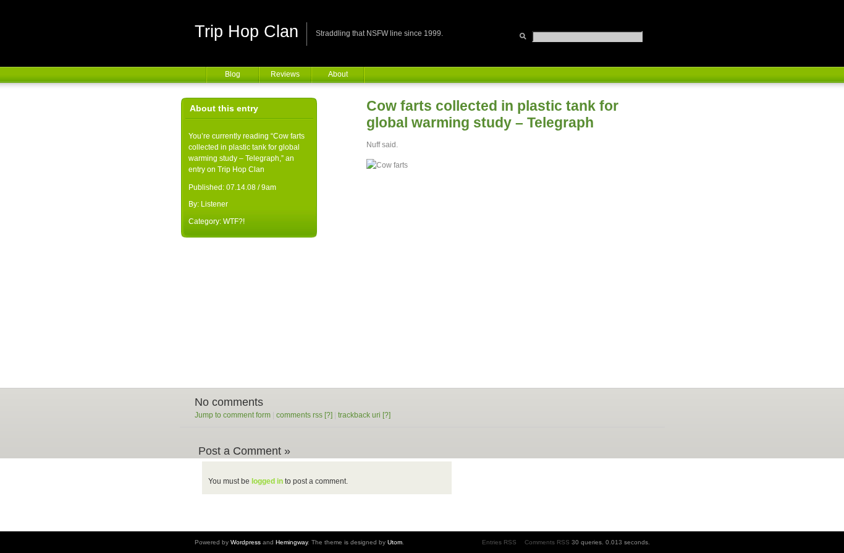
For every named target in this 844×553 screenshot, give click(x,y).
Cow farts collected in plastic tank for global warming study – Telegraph (492, 114)
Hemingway (292, 542)
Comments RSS (547, 542)
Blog (232, 74)
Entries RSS (499, 542)
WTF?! (234, 221)
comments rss (299, 415)
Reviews (285, 74)
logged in (267, 481)
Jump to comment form (233, 415)
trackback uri (359, 415)
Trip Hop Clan (246, 31)
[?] (328, 415)
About (338, 74)
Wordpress (245, 542)
